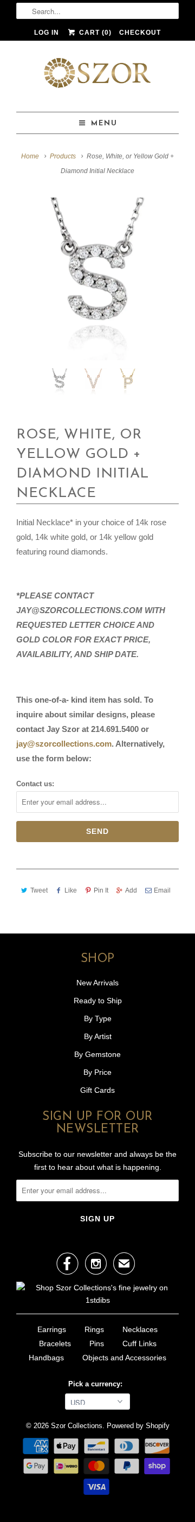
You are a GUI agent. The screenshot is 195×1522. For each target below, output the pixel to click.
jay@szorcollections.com (64, 743)
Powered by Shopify (138, 1426)
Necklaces (140, 1329)
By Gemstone (97, 1054)
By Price (97, 1072)
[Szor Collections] (97, 76)
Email (162, 890)
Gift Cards (97, 1090)
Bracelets (55, 1343)
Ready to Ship (98, 1000)
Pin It (101, 890)
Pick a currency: (97, 1384)
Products (63, 156)
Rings (94, 1329)
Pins (96, 1343)
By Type (98, 1018)
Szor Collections (76, 1426)
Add (131, 890)
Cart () (94, 32)
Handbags (46, 1357)
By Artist (98, 1036)
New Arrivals (97, 982)
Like (70, 890)
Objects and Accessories (124, 1357)
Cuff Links (139, 1343)
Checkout (140, 32)
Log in (46, 32)
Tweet (39, 890)
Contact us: (35, 784)
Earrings (51, 1329)
